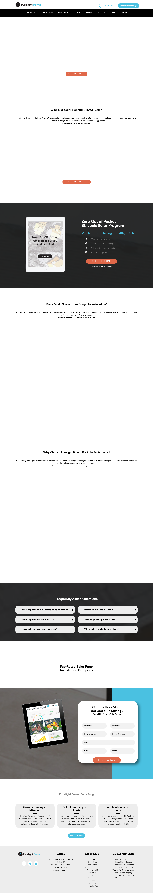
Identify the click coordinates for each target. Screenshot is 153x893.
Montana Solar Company (123, 865)
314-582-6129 (109, 6)
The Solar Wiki (92, 886)
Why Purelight (92, 870)
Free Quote (92, 875)
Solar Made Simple (92, 867)
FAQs (78, 13)
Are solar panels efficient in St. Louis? (38, 620)
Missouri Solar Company (123, 862)
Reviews (88, 13)
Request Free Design (128, 6)
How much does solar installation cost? (39, 629)
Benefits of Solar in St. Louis (118, 809)
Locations (101, 13)
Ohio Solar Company (123, 878)
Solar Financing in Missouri (35, 809)
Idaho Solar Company (123, 873)
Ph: (55, 867)
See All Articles (76, 836)
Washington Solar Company (123, 870)
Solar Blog (92, 878)
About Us (92, 883)
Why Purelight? (64, 13)
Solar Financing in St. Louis (76, 809)
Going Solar (32, 13)
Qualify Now (47, 13)
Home (92, 859)
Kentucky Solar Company (123, 875)
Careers (113, 13)
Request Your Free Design (34, 153)
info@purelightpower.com (61, 870)
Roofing (124, 13)
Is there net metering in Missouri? (99, 610)
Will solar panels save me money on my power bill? (45, 610)
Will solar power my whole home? (99, 620)
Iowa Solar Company (123, 859)
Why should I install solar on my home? (101, 629)
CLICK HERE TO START (101, 261)
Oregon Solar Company (123, 867)
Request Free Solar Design (45, 362)
